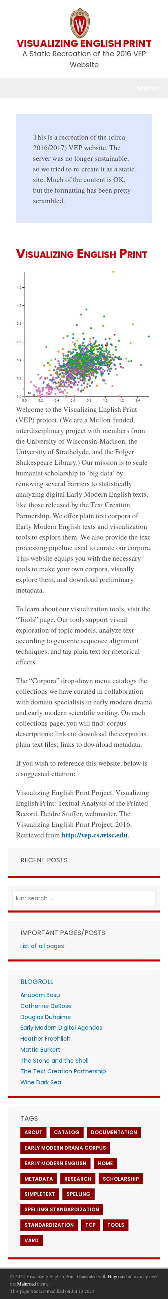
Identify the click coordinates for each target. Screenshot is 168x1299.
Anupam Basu (40, 995)
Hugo (113, 1276)
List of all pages (42, 946)
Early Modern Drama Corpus (65, 1147)
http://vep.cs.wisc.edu (95, 834)
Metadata (38, 1178)
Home (105, 1163)
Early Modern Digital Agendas (61, 1028)
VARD (31, 1240)
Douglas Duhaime (45, 1017)
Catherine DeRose (46, 1006)
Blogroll (36, 981)
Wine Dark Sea (40, 1082)
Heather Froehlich (45, 1039)
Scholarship (121, 1178)
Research (77, 1178)
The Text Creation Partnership (63, 1071)
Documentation (114, 1132)
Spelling (78, 1193)
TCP (90, 1224)
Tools (115, 1224)
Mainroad (26, 1283)
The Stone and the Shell (54, 1061)
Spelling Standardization (61, 1209)
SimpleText (39, 1193)
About (33, 1132)
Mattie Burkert (40, 1050)
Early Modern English (55, 1163)
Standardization (49, 1224)
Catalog (67, 1132)
